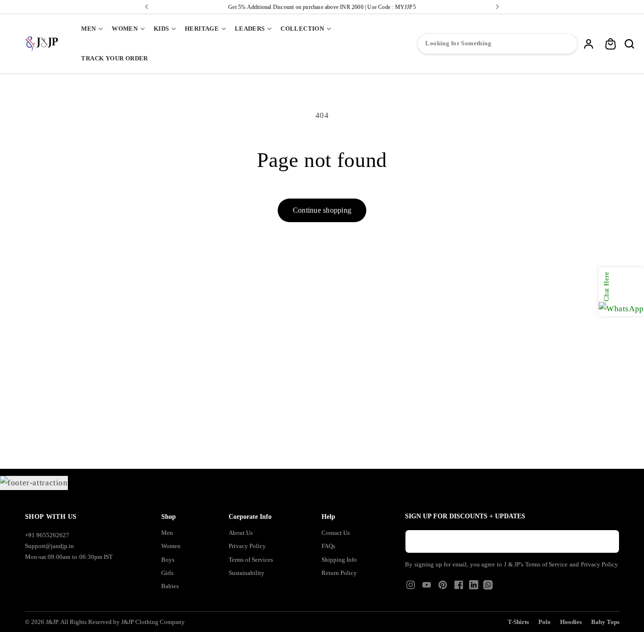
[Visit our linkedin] (474, 586)
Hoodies (571, 621)
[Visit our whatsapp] (488, 586)
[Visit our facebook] (458, 587)
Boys (167, 559)
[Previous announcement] (146, 6)
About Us (241, 532)
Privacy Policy (247, 545)
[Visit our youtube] (426, 587)
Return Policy (339, 572)
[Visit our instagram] (410, 587)
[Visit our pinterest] (442, 587)
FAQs (328, 545)
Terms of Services (251, 559)
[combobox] (497, 44)
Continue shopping (322, 210)
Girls (167, 572)
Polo (544, 621)
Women (171, 545)
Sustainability (246, 572)
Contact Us (336, 532)
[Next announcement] (497, 6)
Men (167, 532)
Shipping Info (339, 559)
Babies (170, 586)
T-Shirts (518, 621)
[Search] (629, 44)
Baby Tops (605, 621)
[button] (91, 29)
